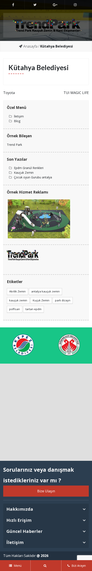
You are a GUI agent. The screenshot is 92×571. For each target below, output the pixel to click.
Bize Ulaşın (46, 491)
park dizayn (62, 300)
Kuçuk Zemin (41, 300)
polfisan (14, 309)
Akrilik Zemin (17, 291)
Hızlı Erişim (18, 520)
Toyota (9, 92)
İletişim (19, 116)
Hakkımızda (19, 509)
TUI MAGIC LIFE (76, 92)
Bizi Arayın (78, 566)
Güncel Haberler (24, 531)
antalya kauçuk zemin (45, 291)
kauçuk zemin (18, 300)
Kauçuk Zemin (24, 173)
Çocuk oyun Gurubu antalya (33, 177)
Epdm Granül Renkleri (28, 168)
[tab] (46, 509)
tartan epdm (33, 309)
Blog (17, 121)
